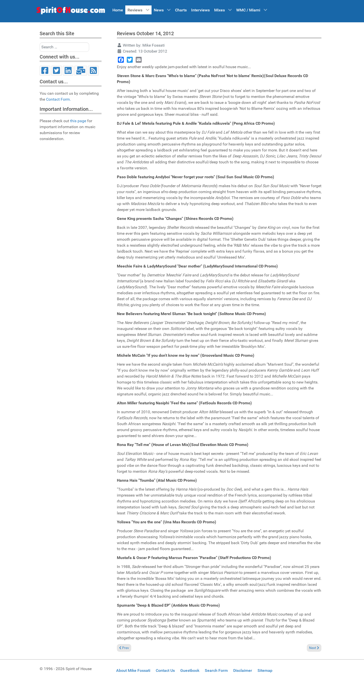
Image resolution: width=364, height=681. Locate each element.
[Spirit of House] (70, 11)
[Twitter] (56, 71)
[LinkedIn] (68, 71)
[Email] (80, 71)
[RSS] (93, 71)
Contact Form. (58, 99)
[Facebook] (45, 71)
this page (78, 120)
